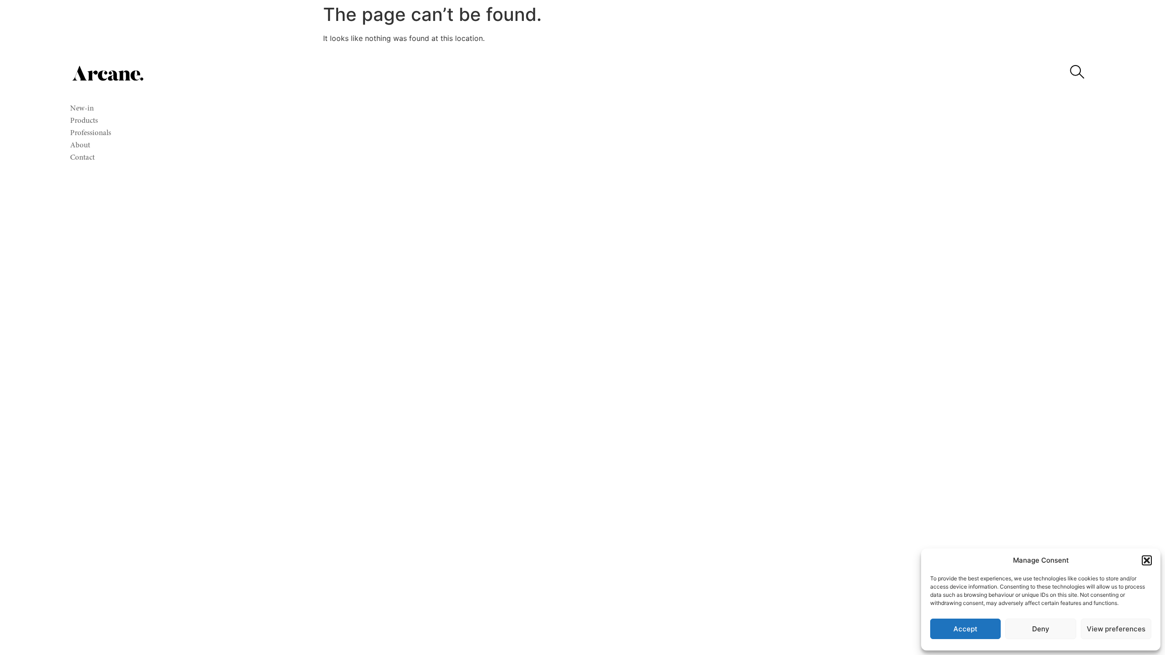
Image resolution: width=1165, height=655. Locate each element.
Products (84, 121)
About (80, 146)
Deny (1040, 629)
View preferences (1116, 629)
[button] (1146, 560)
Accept (965, 629)
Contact (82, 158)
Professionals (90, 133)
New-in (82, 109)
